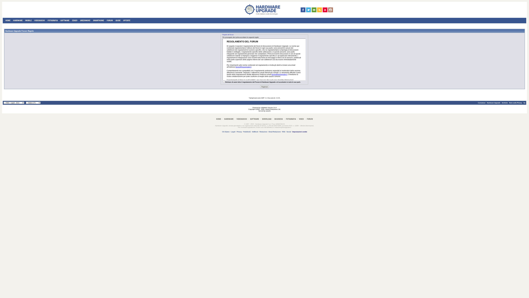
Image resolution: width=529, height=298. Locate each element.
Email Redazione (275, 132)
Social (289, 132)
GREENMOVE (85, 20)
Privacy (239, 132)
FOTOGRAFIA (53, 20)
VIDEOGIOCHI (39, 20)
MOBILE (28, 20)
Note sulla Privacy (515, 103)
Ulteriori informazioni (307, 126)
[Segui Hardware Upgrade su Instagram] (330, 9)
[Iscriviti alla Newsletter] (314, 9)
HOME (8, 20)
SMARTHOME (98, 20)
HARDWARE (18, 20)
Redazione (263, 132)
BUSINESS (278, 119)
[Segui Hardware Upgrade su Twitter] (308, 9)
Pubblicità (247, 132)
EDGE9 (74, 20)
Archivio (505, 103)
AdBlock (255, 132)
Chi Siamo (226, 132)
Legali (233, 132)
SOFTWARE (64, 20)
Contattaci (481, 103)
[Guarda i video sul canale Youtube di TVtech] (325, 9)
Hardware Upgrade (493, 103)
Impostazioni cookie (299, 132)
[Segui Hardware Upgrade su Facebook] (303, 9)
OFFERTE (126, 20)
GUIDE (118, 20)
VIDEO (301, 119)
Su (524, 103)
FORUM (110, 20)
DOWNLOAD (266, 119)
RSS (283, 132)
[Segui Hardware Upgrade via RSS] (319, 9)
